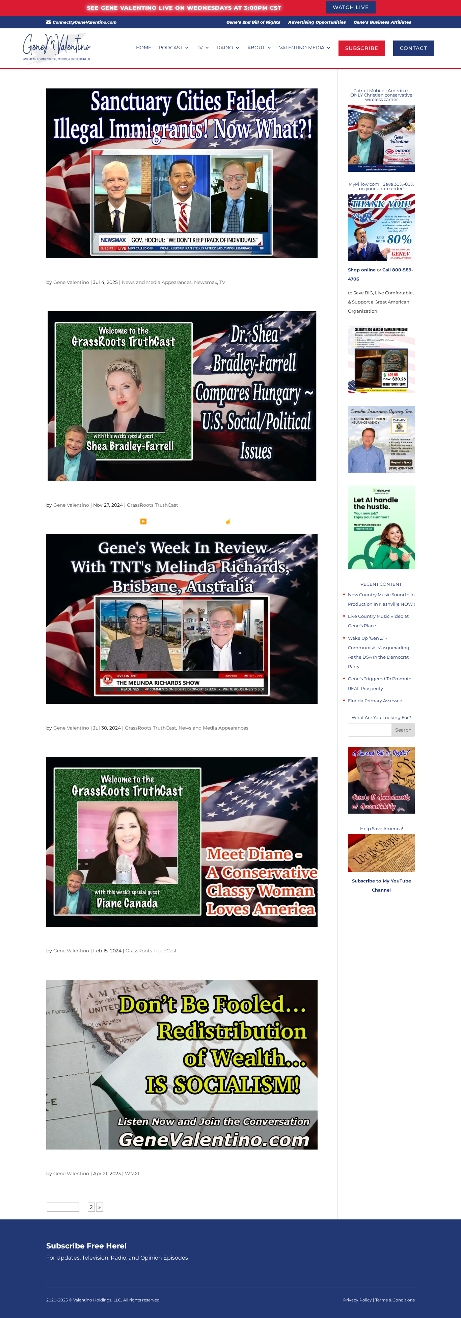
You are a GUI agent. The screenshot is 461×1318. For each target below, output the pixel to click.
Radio (225, 48)
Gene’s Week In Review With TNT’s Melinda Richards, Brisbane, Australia (156, 717)
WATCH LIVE (351, 7)
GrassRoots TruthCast (152, 505)
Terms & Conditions (395, 1299)
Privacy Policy (358, 1299)
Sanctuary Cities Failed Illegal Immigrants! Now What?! (130, 271)
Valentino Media (301, 48)
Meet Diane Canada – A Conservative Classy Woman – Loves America (151, 940)
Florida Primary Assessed (375, 700)
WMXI (132, 1173)
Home (143, 48)
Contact (413, 48)
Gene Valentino (71, 282)
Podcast (171, 48)
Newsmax (205, 282)
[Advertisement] (381, 1024)
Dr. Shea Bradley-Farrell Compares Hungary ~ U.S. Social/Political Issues (155, 494)
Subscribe (361, 48)
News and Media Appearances (157, 282)
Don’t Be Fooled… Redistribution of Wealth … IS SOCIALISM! (135, 1162)
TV (200, 48)
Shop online (362, 269)
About (256, 48)
